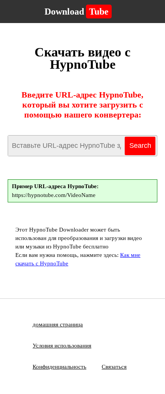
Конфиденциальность (59, 367)
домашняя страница (58, 324)
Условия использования (62, 346)
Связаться (114, 367)
